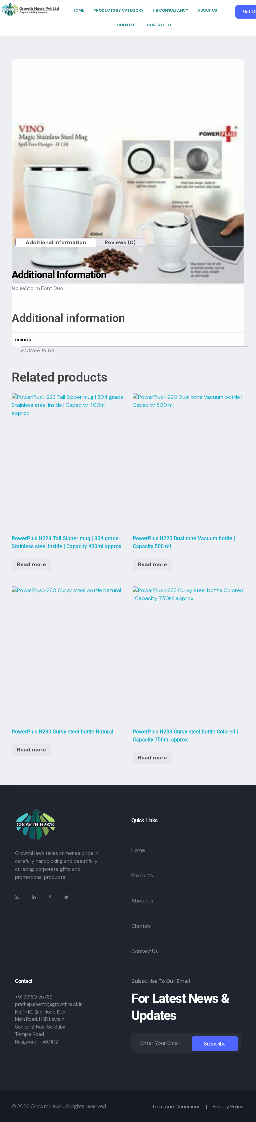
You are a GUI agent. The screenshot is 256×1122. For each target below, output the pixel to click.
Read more (31, 564)
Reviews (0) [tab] (120, 242)
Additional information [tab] (56, 242)
